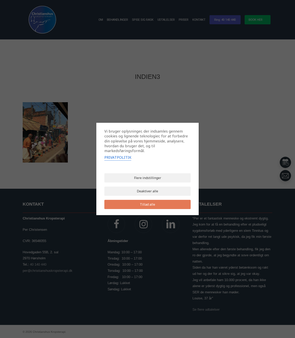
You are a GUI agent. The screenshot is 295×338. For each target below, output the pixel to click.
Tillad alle (147, 204)
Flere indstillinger (147, 178)
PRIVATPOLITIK (117, 157)
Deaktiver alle (147, 191)
